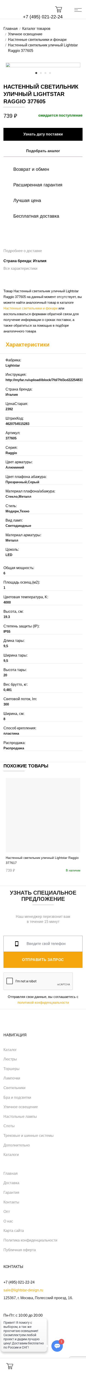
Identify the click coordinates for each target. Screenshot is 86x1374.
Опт (6, 1212)
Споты (9, 1126)
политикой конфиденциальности (43, 1002)
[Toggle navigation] (78, 9)
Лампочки (11, 1078)
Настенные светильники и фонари (30, 308)
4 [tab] (50, 73)
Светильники (14, 1088)
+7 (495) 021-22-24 (43, 16)
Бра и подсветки (17, 1097)
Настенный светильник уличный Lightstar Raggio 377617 (42, 860)
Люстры (10, 1059)
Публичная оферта (19, 1250)
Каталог (10, 1050)
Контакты (11, 1202)
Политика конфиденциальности (30, 1240)
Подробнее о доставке (22, 251)
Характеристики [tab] (28, 344)
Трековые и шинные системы (28, 1136)
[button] (61, 9)
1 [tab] (36, 73)
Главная (10, 1173)
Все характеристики (20, 268)
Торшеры (11, 1069)
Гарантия (11, 1192)
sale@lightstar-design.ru (23, 1290)
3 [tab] (45, 73)
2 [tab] (41, 73)
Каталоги (11, 1155)
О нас (8, 1221)
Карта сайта (13, 1231)
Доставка (11, 1183)
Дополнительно (16, 1145)
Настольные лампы (20, 1116)
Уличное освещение (20, 1107)
